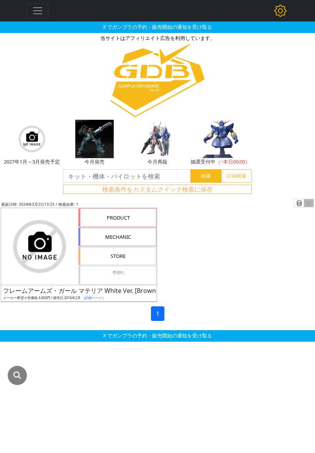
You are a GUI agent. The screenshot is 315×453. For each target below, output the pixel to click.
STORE (118, 256)
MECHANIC (118, 236)
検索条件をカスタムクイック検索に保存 (157, 189)
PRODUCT (118, 217)
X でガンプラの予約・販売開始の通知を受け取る (157, 26)
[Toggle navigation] (37, 10)
